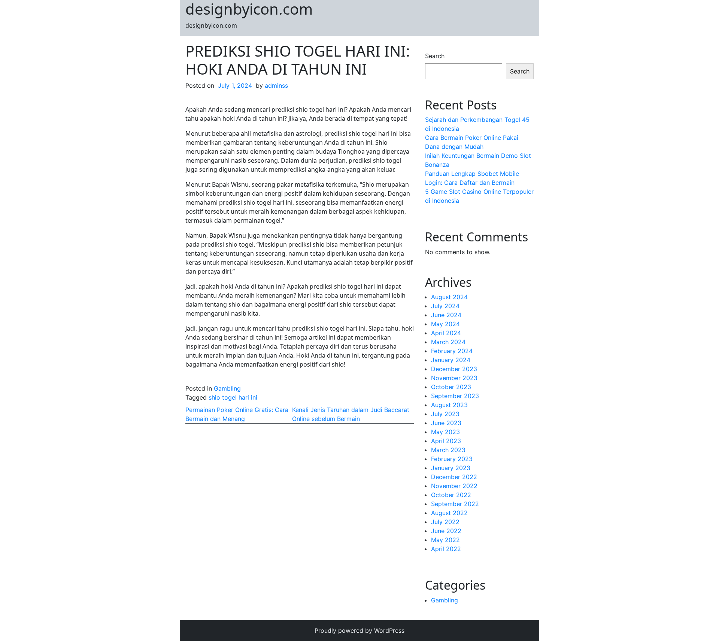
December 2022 (454, 477)
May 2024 (445, 324)
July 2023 (445, 414)
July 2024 (445, 306)
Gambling (227, 388)
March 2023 (448, 450)
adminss (276, 85)
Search (435, 56)
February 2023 (452, 459)
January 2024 (450, 360)
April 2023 (446, 441)
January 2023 (450, 468)
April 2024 (446, 333)
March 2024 (448, 342)
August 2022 (449, 513)
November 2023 (454, 378)
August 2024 (449, 297)
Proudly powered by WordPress (359, 630)
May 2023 (445, 432)
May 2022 (445, 540)
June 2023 (446, 423)
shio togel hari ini (233, 397)
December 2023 (454, 369)
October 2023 (451, 387)
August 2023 (449, 405)
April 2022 (446, 549)
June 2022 (446, 531)
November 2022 (454, 486)
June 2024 (446, 315)
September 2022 (455, 504)
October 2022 (451, 495)
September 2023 (455, 396)
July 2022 (445, 522)
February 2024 (452, 351)
